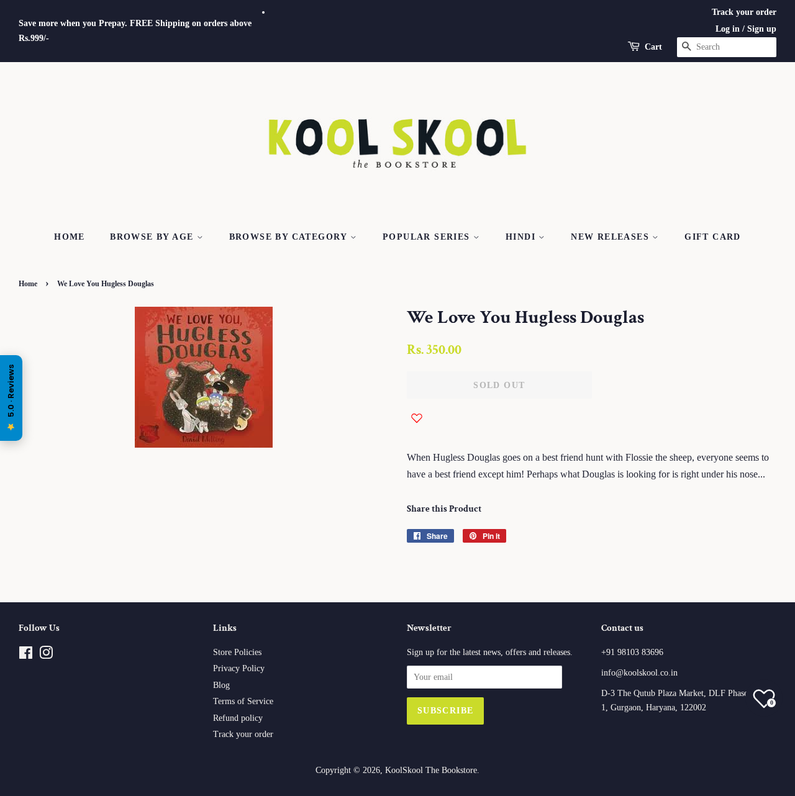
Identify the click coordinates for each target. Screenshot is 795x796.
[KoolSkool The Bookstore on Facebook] (26, 655)
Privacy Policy (239, 668)
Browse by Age (153, 237)
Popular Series (428, 237)
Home (69, 237)
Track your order (744, 12)
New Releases (611, 237)
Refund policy (238, 718)
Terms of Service (243, 701)
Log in (728, 29)
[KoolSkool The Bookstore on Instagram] (46, 655)
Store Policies (237, 652)
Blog (221, 685)
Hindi (522, 237)
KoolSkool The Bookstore (431, 770)
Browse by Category (290, 237)
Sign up (761, 29)
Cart (653, 47)
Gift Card (712, 237)
